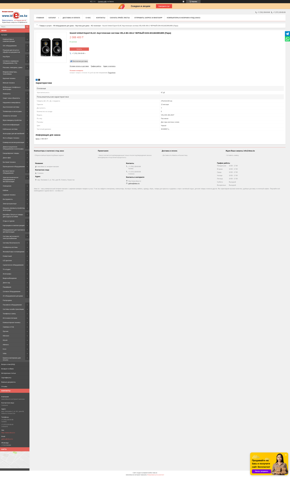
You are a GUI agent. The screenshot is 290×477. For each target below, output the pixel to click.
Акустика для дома (82, 26)
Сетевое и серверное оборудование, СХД (11, 62)
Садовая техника (9, 195)
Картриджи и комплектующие (14, 225)
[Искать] (27, 26)
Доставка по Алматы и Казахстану (175, 155)
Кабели (5, 190)
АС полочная (96, 26)
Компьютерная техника (11, 322)
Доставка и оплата (71, 18)
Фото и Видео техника (11, 138)
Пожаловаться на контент (155, 475)
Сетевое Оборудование (11, 291)
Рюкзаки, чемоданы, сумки (12, 67)
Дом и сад (6, 283)
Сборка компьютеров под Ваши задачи (49, 155)
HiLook (5, 340)
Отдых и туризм (8, 221)
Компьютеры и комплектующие (9, 40)
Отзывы (4, 386)
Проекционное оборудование (14, 166)
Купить (79, 49)
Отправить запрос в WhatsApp (148, 18)
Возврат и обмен (7, 369)
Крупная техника (9, 78)
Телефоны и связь (9, 314)
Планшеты (7, 94)
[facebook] (37, 80)
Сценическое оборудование (13, 265)
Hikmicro (6, 345)
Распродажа (7, 300)
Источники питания (10, 318)
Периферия (7, 287)
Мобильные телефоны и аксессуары (11, 88)
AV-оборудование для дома (13, 296)
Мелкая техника (9, 83)
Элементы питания (10, 116)
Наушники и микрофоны (11, 102)
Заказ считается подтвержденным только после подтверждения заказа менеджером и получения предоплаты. (124, 156)
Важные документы (8, 382)
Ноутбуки (6, 56)
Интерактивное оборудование (8, 172)
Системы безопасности (11, 243)
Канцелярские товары (11, 153)
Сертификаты (6, 378)
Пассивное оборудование (12, 305)
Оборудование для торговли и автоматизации (14, 231)
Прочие (5, 331)
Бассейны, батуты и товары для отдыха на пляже (13, 215)
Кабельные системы (10, 129)
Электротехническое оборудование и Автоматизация (10, 179)
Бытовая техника (9, 162)
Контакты (100, 18)
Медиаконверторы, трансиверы (10, 73)
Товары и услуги (45, 26)
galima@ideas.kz (7, 439)
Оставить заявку (232, 155)
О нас (88, 18)
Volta (4, 353)
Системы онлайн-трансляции (13, 309)
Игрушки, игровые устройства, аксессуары (14, 209)
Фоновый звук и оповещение (13, 252)
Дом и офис (7, 158)
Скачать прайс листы (120, 18)
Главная (40, 18)
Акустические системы (11, 107)
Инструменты (8, 199)
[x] (39, 80)
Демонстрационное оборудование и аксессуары (13, 148)
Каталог (4, 35)
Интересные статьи (8, 373)
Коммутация (7, 256)
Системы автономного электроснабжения (11, 237)
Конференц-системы (10, 247)
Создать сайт (102, 1)
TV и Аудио (7, 269)
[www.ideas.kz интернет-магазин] (15, 16)
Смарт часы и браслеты (11, 98)
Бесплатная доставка (80, 61)
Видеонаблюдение (10, 278)
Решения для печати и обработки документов (11, 51)
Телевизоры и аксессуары (12, 111)
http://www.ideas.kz (8, 433)
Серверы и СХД (8, 327)
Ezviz (4, 349)
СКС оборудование (10, 46)
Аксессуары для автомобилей (13, 133)
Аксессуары (7, 274)
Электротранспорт (10, 204)
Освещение (7, 186)
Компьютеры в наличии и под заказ (183, 18)
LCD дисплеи (7, 260)
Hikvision (6, 336)
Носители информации (11, 125)
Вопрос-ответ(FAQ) (8, 364)
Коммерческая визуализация (13, 142)
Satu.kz (155, 473)
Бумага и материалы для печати (12, 359)
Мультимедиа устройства (12, 120)
